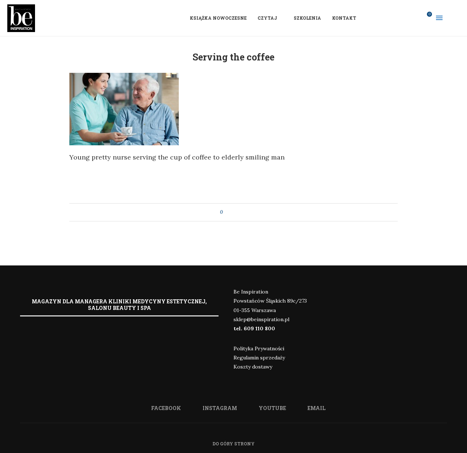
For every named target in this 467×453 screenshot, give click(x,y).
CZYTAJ (267, 18)
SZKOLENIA (307, 18)
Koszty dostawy (253, 366)
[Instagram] (396, 18)
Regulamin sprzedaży (259, 357)
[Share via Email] (242, 212)
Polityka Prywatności (259, 348)
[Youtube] (405, 18)
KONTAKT (344, 18)
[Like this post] (227, 212)
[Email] (415, 18)
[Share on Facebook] (235, 212)
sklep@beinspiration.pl (261, 319)
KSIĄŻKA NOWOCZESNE (218, 18)
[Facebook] (386, 18)
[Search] (456, 18)
